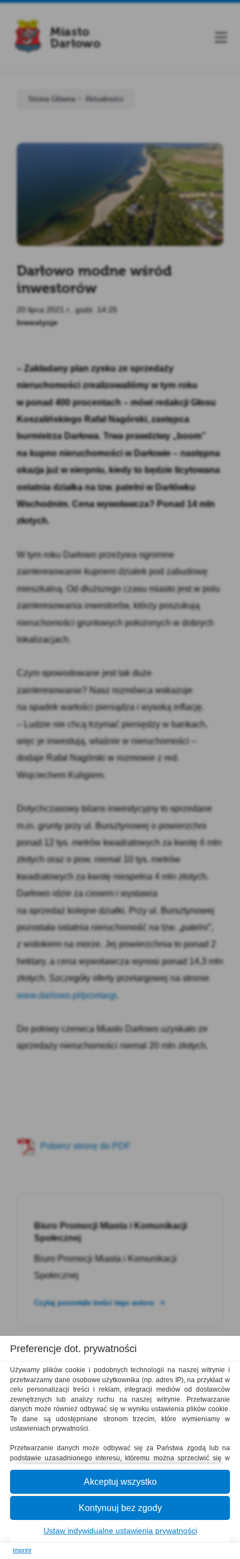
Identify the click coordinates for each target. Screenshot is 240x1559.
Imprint (22, 1550)
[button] (120, 1482)
